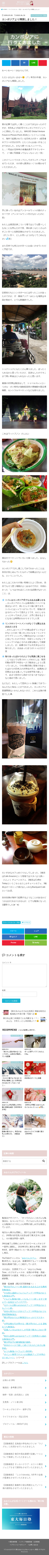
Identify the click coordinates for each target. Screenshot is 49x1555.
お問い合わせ (33, 1545)
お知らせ (9, 1380)
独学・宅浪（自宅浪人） (16, 1395)
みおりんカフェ (29, 1258)
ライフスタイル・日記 (12, 922)
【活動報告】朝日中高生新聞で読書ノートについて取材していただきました (23, 1455)
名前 (4, 990)
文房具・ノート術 (13, 1402)
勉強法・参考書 (12, 1387)
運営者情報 (13, 1542)
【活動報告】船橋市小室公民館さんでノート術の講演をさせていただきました (23, 1486)
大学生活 (27, 922)
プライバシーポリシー (18, 1545)
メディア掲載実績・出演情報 (30, 1542)
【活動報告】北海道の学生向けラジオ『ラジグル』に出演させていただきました (23, 1445)
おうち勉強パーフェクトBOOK (18, 1351)
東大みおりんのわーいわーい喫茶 (27, 1549)
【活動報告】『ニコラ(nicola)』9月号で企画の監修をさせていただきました (23, 1476)
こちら (25, 1363)
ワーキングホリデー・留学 (17, 1409)
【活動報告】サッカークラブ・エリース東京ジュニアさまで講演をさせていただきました (23, 1465)
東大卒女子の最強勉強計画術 (17, 1342)
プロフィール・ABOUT (15, 1424)
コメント (6, 962)
